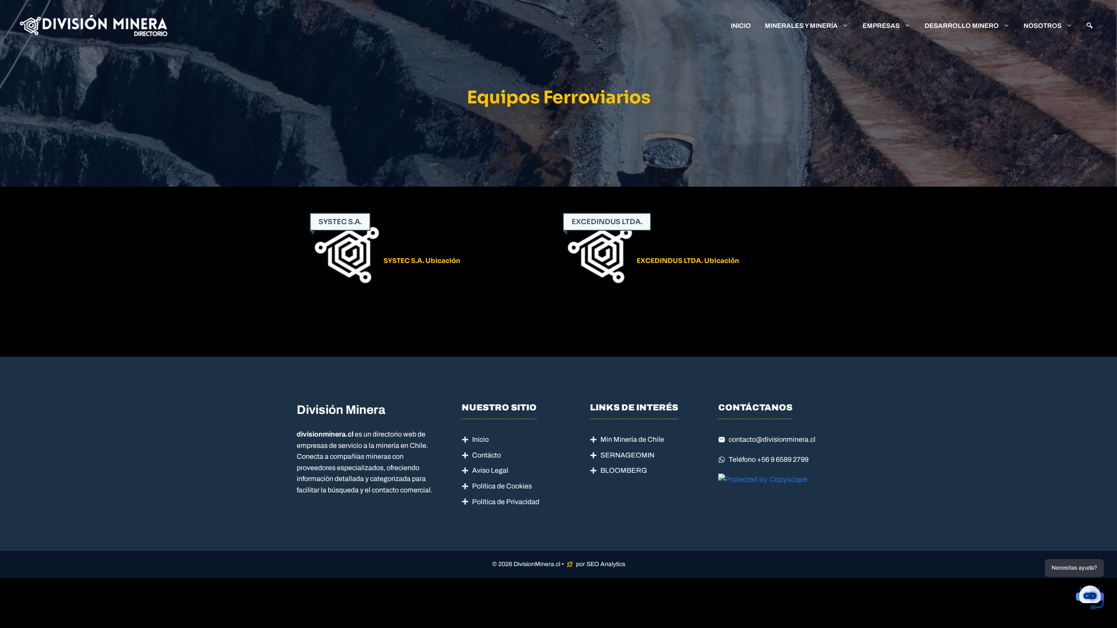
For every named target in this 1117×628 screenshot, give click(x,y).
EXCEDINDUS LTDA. (607, 222)
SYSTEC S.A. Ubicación (422, 260)
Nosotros (1043, 25)
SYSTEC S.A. (340, 222)
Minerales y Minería (801, 25)
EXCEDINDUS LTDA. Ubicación (688, 260)
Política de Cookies (502, 486)
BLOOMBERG (623, 470)
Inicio (741, 25)
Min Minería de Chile (632, 439)
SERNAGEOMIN (627, 455)
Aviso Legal (490, 470)
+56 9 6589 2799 (783, 459)
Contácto (486, 455)
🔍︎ (1089, 25)
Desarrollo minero (962, 25)
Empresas (881, 25)
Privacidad (522, 501)
